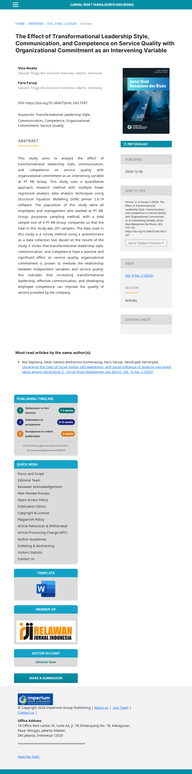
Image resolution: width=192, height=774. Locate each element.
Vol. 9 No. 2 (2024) (62, 23)
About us (101, 707)
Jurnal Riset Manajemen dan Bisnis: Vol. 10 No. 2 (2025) (109, 372)
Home (20, 23)
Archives (36, 23)
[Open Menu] (15, 4)
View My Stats (28, 756)
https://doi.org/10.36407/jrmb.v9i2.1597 (57, 103)
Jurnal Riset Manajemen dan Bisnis (102, 5)
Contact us (26, 712)
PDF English (137, 144)
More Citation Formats (145, 243)
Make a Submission (46, 678)
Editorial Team (46, 662)
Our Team (120, 707)
